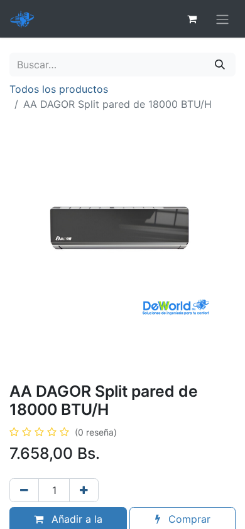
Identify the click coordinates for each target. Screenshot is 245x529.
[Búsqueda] (220, 64)
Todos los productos (58, 89)
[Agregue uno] (84, 490)
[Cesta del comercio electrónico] (191, 18)
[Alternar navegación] (222, 19)
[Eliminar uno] (24, 490)
